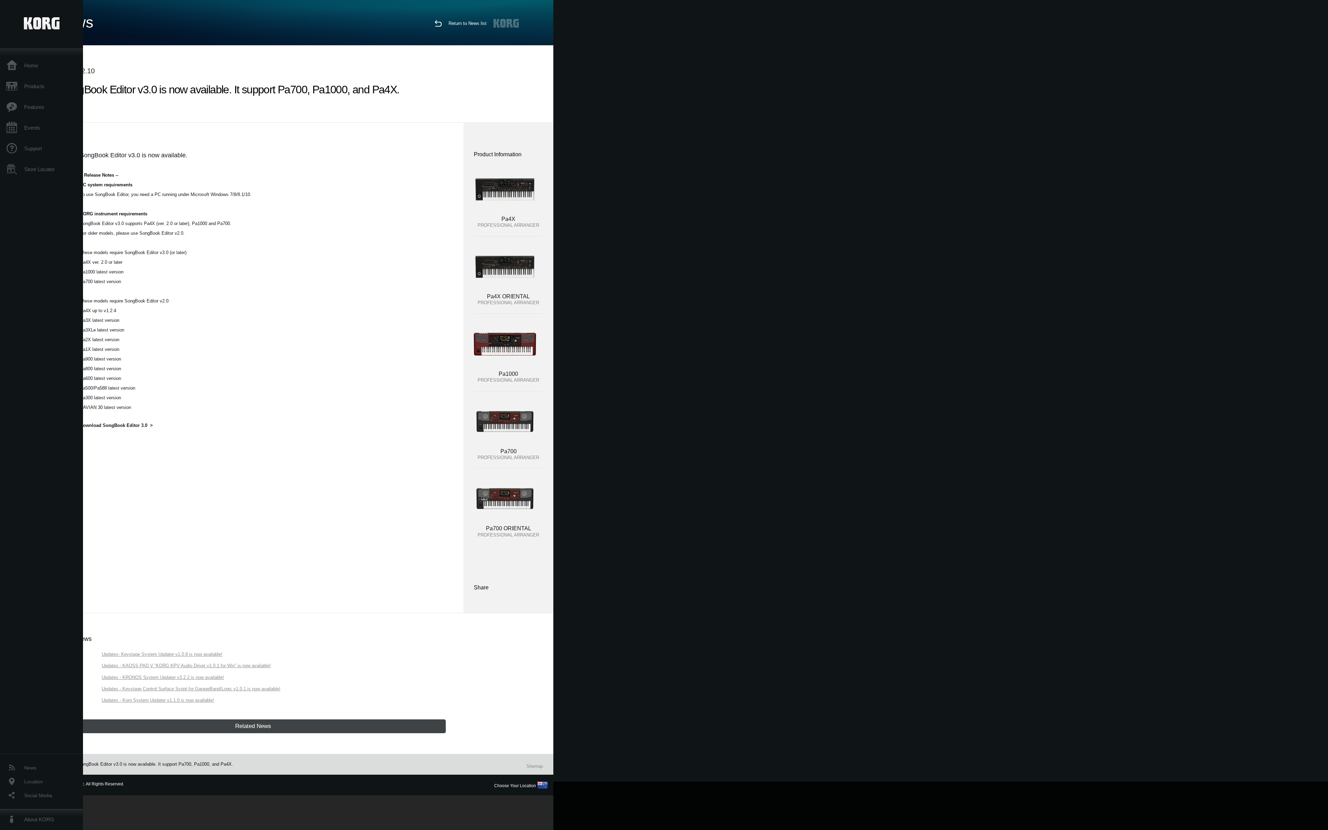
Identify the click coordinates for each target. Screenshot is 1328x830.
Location (33, 781)
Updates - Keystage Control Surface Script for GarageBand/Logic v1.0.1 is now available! (191, 688)
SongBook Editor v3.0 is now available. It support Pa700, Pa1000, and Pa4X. (155, 764)
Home (31, 65)
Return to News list (468, 23)
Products (34, 86)
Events (32, 128)
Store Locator (39, 169)
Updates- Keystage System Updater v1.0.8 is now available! (162, 654)
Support (33, 148)
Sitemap (534, 766)
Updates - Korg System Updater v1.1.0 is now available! (158, 700)
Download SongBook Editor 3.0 (113, 425)
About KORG (39, 819)
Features (34, 107)
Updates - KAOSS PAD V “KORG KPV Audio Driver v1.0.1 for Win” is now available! (186, 665)
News (30, 768)
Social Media (38, 795)
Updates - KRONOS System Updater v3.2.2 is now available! (163, 677)
